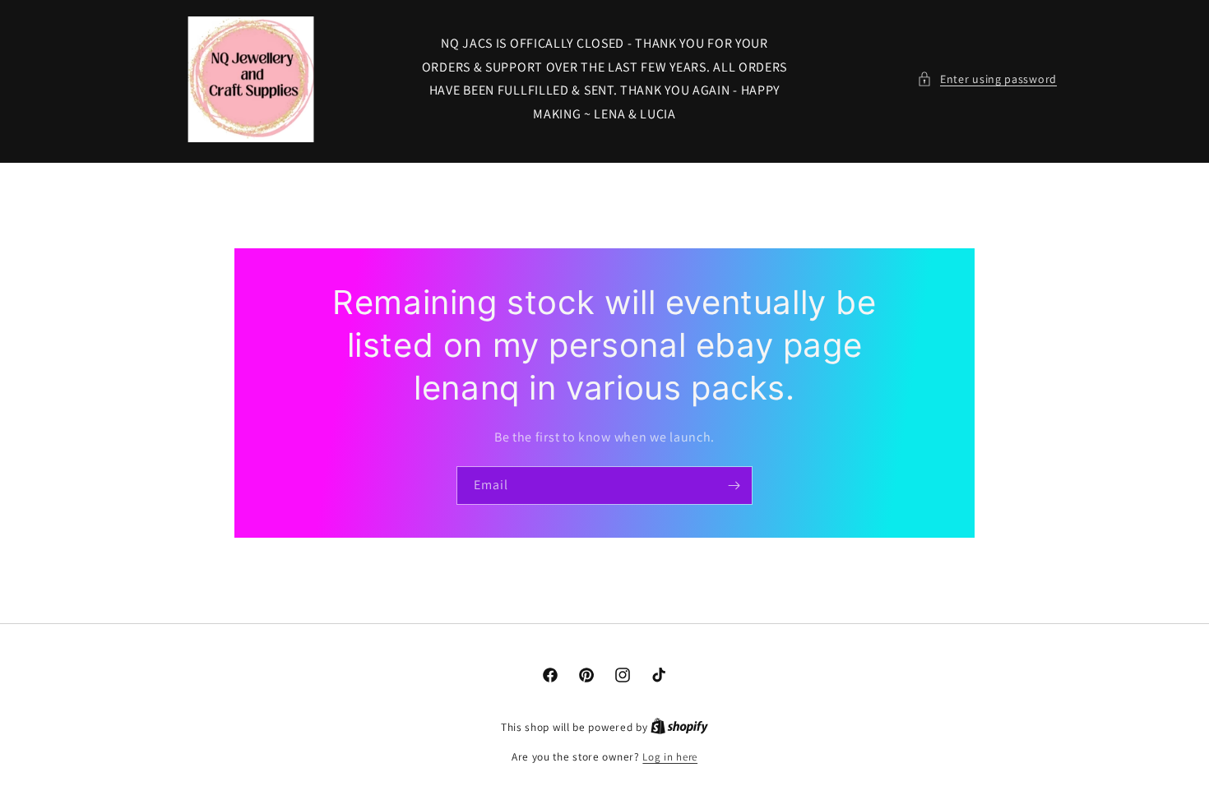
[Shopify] (679, 727)
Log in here (669, 757)
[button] (987, 79)
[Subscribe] (734, 485)
